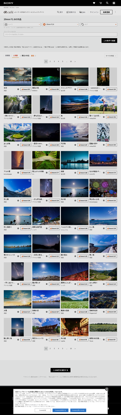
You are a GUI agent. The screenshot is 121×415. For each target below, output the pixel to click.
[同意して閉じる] (106, 389)
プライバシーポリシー (40, 406)
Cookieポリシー (34, 404)
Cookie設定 (42, 410)
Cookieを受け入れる (78, 410)
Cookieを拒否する (60, 410)
